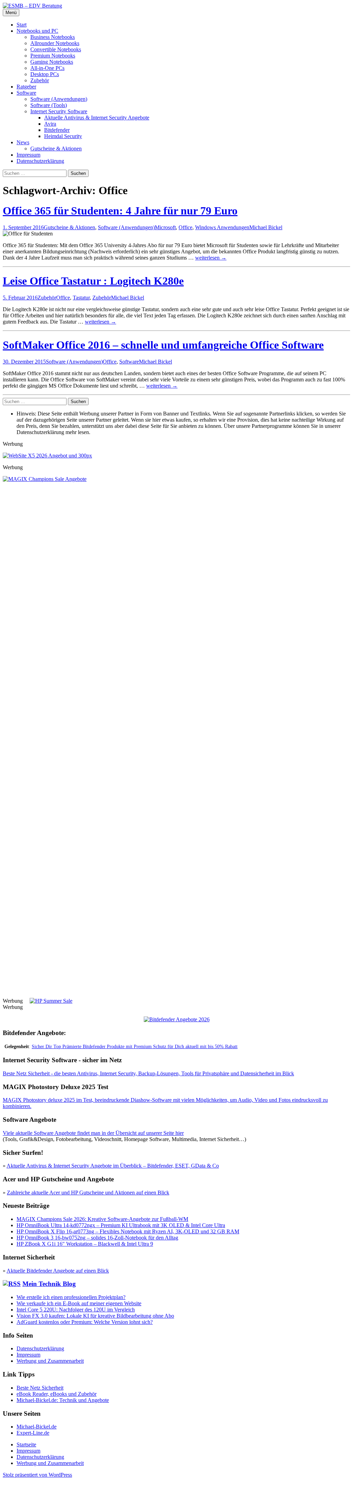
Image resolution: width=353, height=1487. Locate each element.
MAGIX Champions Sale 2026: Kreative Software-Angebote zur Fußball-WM (102, 1219)
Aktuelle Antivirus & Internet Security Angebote (96, 117)
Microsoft (165, 227)
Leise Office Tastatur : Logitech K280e (93, 281)
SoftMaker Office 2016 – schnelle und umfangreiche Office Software (163, 345)
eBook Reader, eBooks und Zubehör (57, 1394)
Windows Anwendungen (222, 227)
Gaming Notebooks (51, 62)
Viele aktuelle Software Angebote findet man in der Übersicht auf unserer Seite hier (93, 1133)
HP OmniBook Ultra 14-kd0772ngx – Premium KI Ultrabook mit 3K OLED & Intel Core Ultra (121, 1225)
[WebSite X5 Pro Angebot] (47, 455)
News (23, 142)
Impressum (28, 155)
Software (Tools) (48, 105)
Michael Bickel (265, 227)
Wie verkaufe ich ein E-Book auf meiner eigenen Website (79, 1303)
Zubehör (39, 80)
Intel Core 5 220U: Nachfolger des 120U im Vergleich (76, 1309)
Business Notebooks (52, 37)
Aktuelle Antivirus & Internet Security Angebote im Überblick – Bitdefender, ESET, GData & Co (113, 1166)
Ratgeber (26, 86)
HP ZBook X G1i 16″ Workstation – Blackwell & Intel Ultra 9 (85, 1244)
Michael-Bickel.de (37, 1427)
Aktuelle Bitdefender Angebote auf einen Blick (58, 1271)
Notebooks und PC (37, 31)
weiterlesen (210, 258)
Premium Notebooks (52, 56)
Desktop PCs (44, 74)
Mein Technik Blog (49, 1283)
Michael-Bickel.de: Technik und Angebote (63, 1400)
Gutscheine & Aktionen (56, 148)
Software (26, 93)
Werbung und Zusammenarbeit (50, 1361)
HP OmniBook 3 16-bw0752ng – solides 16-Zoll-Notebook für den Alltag (97, 1238)
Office (185, 227)
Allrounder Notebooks (54, 43)
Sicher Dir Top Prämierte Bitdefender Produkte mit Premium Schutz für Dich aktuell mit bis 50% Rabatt (135, 1046)
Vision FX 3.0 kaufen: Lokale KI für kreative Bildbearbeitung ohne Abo (95, 1316)
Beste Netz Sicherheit (40, 1388)
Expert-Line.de (33, 1433)
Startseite (26, 1444)
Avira (50, 124)
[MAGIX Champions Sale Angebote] (176, 479)
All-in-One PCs (47, 68)
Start (22, 25)
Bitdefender (57, 130)
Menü (11, 12)
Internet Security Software (58, 111)
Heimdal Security (63, 136)
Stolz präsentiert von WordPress (37, 1475)
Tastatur (81, 297)
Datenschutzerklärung (40, 161)
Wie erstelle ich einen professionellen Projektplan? (71, 1297)
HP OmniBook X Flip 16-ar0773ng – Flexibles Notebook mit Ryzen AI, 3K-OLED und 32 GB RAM (128, 1231)
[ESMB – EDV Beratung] (32, 6)
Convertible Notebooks (55, 49)
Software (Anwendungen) (58, 99)
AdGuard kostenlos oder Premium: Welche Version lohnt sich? (85, 1322)
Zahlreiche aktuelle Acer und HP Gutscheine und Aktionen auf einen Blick (88, 1192)
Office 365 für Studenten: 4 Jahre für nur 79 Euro (120, 210)
